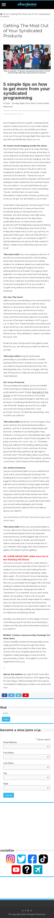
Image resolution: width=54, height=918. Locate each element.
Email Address (26, 742)
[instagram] (31, 910)
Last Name (26, 763)
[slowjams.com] (27, 4)
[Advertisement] (27, 825)
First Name (26, 752)
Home (5, 14)
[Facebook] (25, 910)
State (26, 783)
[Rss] (23, 910)
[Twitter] (28, 910)
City (26, 773)
